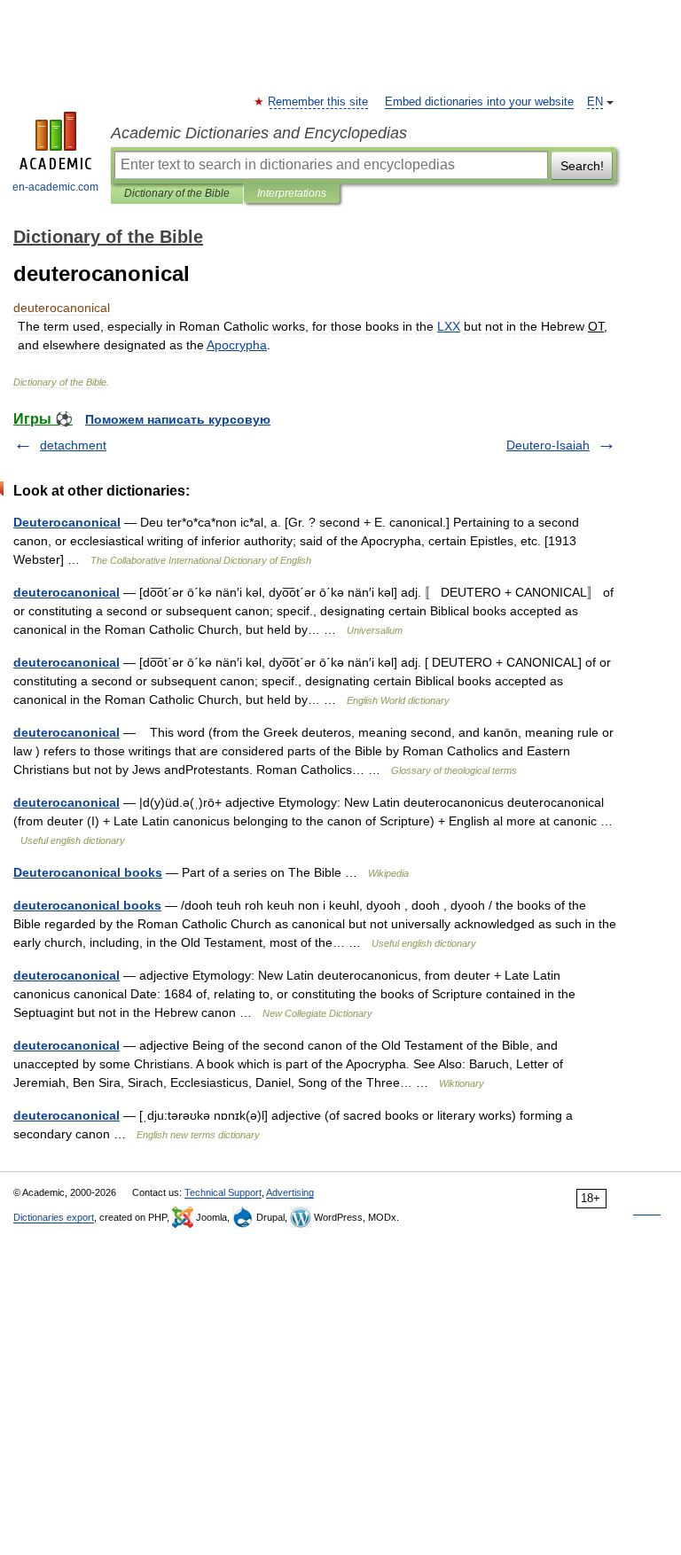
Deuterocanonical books (87, 872)
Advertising (290, 1192)
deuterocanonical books (87, 905)
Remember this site (319, 102)
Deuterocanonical (67, 522)
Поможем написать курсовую (177, 419)
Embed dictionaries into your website (479, 102)
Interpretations (291, 193)
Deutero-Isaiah (548, 445)
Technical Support (223, 1192)
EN (595, 102)
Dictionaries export (53, 1217)
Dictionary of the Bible (177, 193)
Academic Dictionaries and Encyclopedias (259, 133)
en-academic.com (55, 187)
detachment (73, 445)
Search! (582, 166)
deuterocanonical (66, 592)
